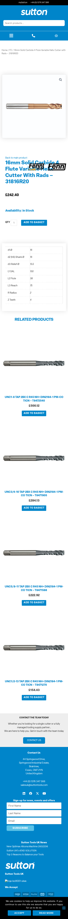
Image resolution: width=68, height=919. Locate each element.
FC (10, 50)
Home (4, 50)
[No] (64, 908)
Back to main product (16, 158)
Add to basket (34, 222)
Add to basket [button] (34, 413)
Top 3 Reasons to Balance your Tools (25, 854)
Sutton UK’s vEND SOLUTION (21, 851)
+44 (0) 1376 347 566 (34, 781)
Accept (19, 913)
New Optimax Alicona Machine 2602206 (27, 846)
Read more (46, 913)
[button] (61, 80)
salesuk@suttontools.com (34, 785)
